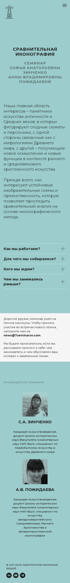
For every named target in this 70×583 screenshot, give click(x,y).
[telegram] (22, 575)
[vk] (9, 575)
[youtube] (15, 575)
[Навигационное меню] (65, 5)
